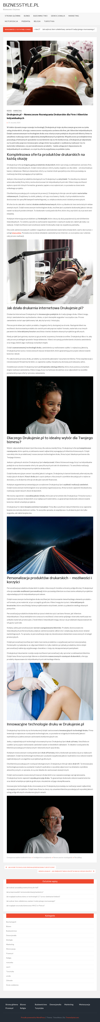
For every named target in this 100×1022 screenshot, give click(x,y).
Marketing (74, 16)
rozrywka (9, 962)
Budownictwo (40, 16)
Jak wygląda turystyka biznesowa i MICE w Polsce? (25, 905)
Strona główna (12, 16)
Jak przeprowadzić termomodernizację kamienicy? (24, 892)
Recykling (78, 857)
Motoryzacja (11, 21)
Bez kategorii (11, 922)
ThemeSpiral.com (72, 1017)
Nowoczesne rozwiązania (62, 857)
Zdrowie (9, 980)
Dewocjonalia (58, 16)
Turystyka (49, 21)
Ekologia (9, 940)
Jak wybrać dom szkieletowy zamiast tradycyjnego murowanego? (45, 29)
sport (8, 967)
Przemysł (25, 21)
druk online (16, 233)
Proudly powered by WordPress (33, 1017)
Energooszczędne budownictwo (19, 857)
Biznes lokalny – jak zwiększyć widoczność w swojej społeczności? (65, 871)
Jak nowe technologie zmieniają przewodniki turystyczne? (31, 867)
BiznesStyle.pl (21, 5)
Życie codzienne (12, 985)
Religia (37, 21)
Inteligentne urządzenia (42, 857)
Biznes (27, 16)
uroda (8, 976)
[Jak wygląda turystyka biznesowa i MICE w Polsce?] (76, 29)
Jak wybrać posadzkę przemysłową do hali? (22, 887)
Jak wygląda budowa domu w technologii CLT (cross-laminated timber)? (33, 896)
